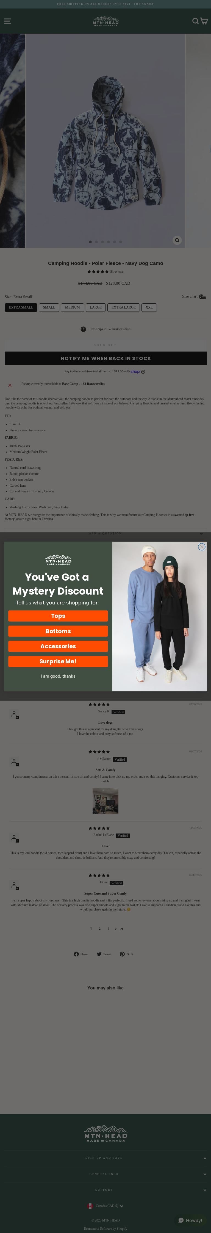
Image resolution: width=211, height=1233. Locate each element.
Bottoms (58, 631)
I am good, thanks (58, 676)
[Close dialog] (201, 546)
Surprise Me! (58, 662)
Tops (58, 616)
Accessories (58, 646)
